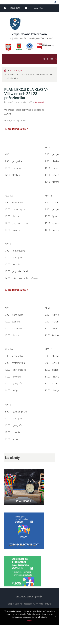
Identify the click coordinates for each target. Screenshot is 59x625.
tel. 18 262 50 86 (13, 8)
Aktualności (16, 70)
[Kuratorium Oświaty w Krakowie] (29, 46)
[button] (45, 59)
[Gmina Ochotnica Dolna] (19, 46)
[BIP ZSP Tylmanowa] (45, 46)
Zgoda (29, 621)
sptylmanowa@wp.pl (36, 8)
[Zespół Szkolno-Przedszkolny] (15, 24)
